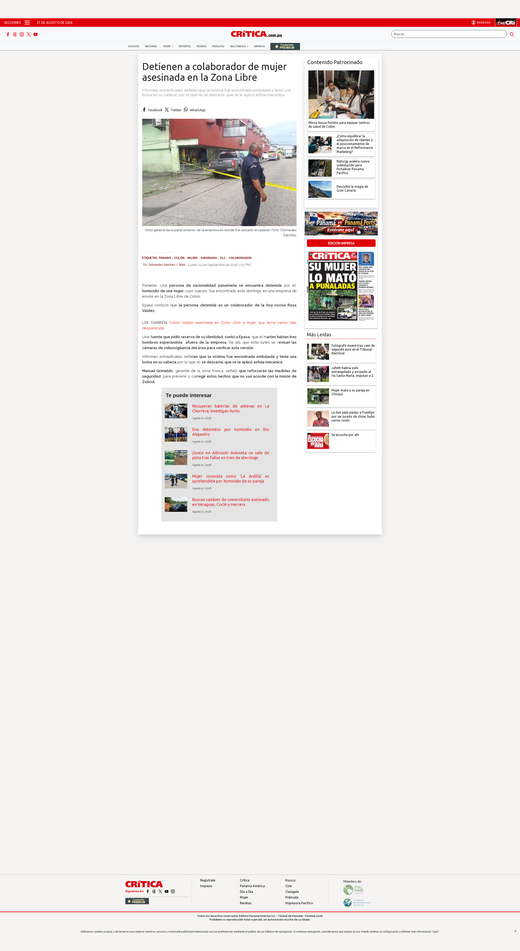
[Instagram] (22, 34)
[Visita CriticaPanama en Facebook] (148, 891)
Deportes (185, 46)
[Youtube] (35, 34)
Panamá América (252, 886)
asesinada (208, 257)
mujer (192, 257)
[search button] (512, 34)
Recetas (245, 903)
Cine (288, 886)
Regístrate (207, 880)
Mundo (201, 46)
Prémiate (291, 897)
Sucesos (133, 46)
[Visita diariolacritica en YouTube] (167, 891)
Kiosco (290, 880)
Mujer (244, 897)
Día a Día (246, 891)
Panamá (165, 257)
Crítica (244, 880)
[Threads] (15, 34)
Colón (179, 257)
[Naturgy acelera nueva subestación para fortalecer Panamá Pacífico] (320, 167)
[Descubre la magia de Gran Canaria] (320, 189)
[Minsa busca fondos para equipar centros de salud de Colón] (341, 94)
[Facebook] (8, 34)
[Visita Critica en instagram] (173, 891)
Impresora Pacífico (299, 903)
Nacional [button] (151, 46)
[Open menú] (27, 23)
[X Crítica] (29, 34)
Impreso (259, 46)
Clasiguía (292, 891)
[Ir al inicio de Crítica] (258, 33)
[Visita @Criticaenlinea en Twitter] (154, 891)
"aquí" (435, 931)
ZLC (223, 257)
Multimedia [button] (238, 46)
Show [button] (167, 46)
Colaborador (240, 257)
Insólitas (218, 46)
